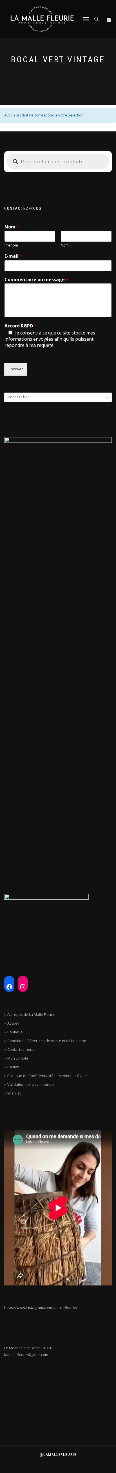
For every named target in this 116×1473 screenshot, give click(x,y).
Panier (13, 1066)
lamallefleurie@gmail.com (26, 1354)
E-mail (13, 256)
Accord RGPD (21, 326)
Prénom (11, 245)
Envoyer (16, 368)
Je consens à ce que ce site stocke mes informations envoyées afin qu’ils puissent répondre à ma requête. (50, 339)
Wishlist (14, 1093)
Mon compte (17, 1058)
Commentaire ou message (36, 280)
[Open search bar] (97, 19)
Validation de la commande (30, 1084)
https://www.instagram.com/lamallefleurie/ (40, 1307)
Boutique (15, 1031)
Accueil (13, 1023)
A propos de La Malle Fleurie (31, 1014)
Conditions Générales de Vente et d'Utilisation (46, 1040)
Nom (12, 227)
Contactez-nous (20, 1049)
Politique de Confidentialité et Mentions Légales (48, 1075)
